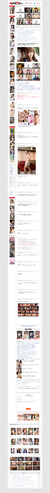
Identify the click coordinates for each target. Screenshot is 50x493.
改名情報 (10, 173)
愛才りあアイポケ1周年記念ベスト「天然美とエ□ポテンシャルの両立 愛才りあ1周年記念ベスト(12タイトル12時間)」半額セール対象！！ (28, 29)
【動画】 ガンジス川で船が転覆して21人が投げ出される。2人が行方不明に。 (26, 353)
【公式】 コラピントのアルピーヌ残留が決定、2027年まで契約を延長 (25, 344)
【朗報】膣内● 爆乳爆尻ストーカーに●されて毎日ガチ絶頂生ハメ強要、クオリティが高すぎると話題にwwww (28, 89)
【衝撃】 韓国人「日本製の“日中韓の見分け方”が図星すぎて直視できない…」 (26, 33)
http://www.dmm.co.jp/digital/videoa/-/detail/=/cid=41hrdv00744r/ (27, 125)
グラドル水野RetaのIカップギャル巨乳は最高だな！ (23, 40)
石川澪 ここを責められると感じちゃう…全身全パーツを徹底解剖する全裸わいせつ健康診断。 (28, 88)
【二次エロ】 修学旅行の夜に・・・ (21, 28)
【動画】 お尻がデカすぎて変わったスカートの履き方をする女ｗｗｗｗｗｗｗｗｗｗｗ (28, 354)
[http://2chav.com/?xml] (37, 3)
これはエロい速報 (11, 194)
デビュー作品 (11, 167)
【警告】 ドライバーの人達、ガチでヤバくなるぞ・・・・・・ (24, 35)
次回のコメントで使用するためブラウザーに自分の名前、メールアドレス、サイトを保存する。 (26, 401)
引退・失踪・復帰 (11, 174)
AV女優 (10, 166)
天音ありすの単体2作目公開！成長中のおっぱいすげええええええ (30, 372)
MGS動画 (11, 171)
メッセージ (18, 402)
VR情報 (10, 170)
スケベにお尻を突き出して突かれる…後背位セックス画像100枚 (25, 85)
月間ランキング (11, 169)
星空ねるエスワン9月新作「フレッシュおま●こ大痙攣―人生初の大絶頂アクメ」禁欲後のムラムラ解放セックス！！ (22, 480)
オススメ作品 (11, 172)
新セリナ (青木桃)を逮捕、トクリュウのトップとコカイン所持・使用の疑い (19, 474)
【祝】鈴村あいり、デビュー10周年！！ (27, 368)
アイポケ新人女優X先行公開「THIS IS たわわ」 (16, 475)
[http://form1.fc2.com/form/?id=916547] (39, 3)
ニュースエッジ (11, 191)
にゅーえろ (11, 189)
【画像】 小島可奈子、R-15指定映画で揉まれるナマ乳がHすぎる (24, 34)
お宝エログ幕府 (11, 192)
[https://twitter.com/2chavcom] (34, 3)
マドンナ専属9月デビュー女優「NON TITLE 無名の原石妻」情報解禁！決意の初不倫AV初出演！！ (21, 479)
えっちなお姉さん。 (11, 193)
